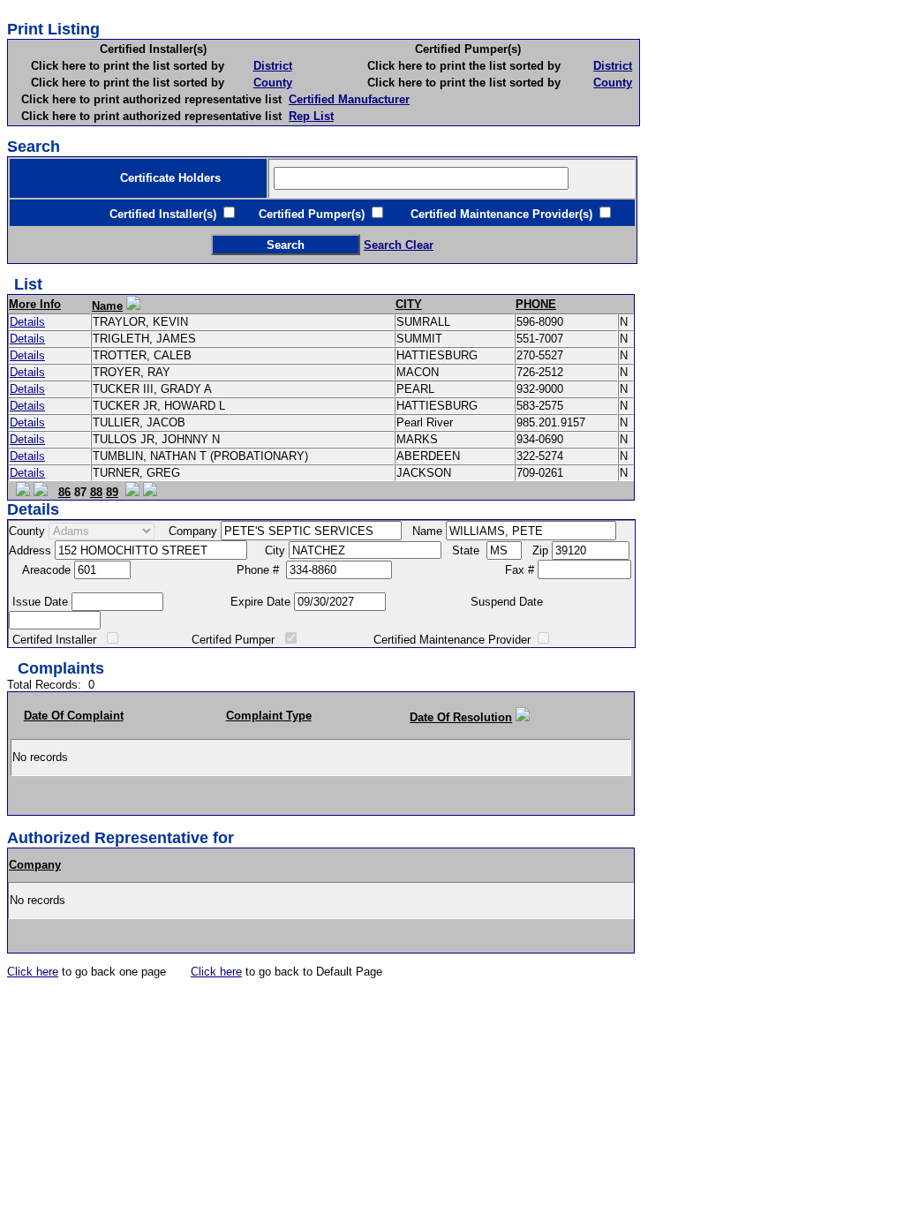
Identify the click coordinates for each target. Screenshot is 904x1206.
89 (112, 492)
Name (107, 306)
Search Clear (398, 245)
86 (64, 492)
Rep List (311, 116)
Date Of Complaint (74, 715)
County (272, 82)
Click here (32, 971)
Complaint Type (269, 715)
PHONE (536, 304)
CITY (409, 304)
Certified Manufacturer (349, 99)
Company (35, 864)
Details (27, 321)
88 (96, 492)
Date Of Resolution (461, 717)
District (272, 65)
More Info (35, 304)
